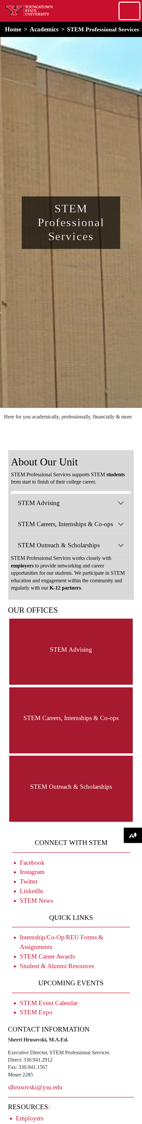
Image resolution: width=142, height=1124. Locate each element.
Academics (44, 29)
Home (13, 29)
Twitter (29, 881)
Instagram (32, 871)
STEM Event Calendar (49, 1002)
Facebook (32, 862)
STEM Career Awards (47, 956)
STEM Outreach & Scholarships (59, 545)
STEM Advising (39, 502)
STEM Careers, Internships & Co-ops (65, 524)
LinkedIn (31, 891)
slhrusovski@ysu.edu (35, 1087)
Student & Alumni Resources (57, 965)
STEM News (36, 900)
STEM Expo (36, 1012)
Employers (29, 1118)
